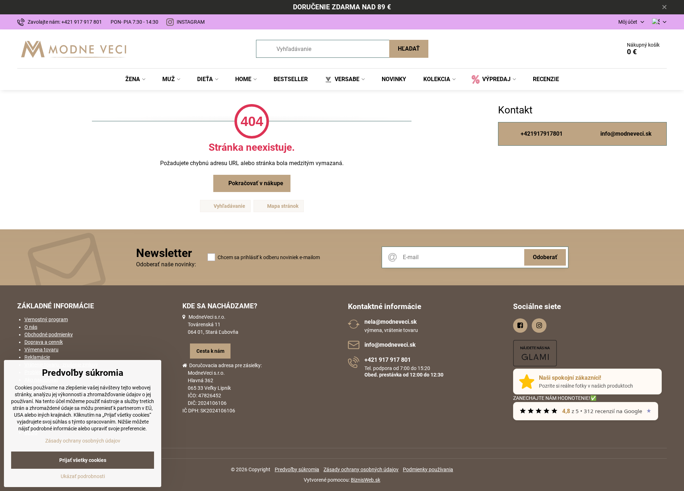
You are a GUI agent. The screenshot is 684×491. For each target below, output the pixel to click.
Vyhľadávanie (229, 206)
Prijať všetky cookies (82, 460)
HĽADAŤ (409, 48)
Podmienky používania (428, 469)
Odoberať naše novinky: (166, 264)
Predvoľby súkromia (297, 469)
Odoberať (545, 257)
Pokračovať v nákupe (255, 183)
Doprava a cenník (43, 342)
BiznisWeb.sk (365, 480)
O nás (30, 327)
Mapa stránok (282, 206)
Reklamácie (37, 357)
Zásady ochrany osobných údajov (361, 469)
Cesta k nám (210, 351)
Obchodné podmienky (48, 334)
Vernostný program (46, 319)
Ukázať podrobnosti (83, 476)
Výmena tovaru (41, 349)
